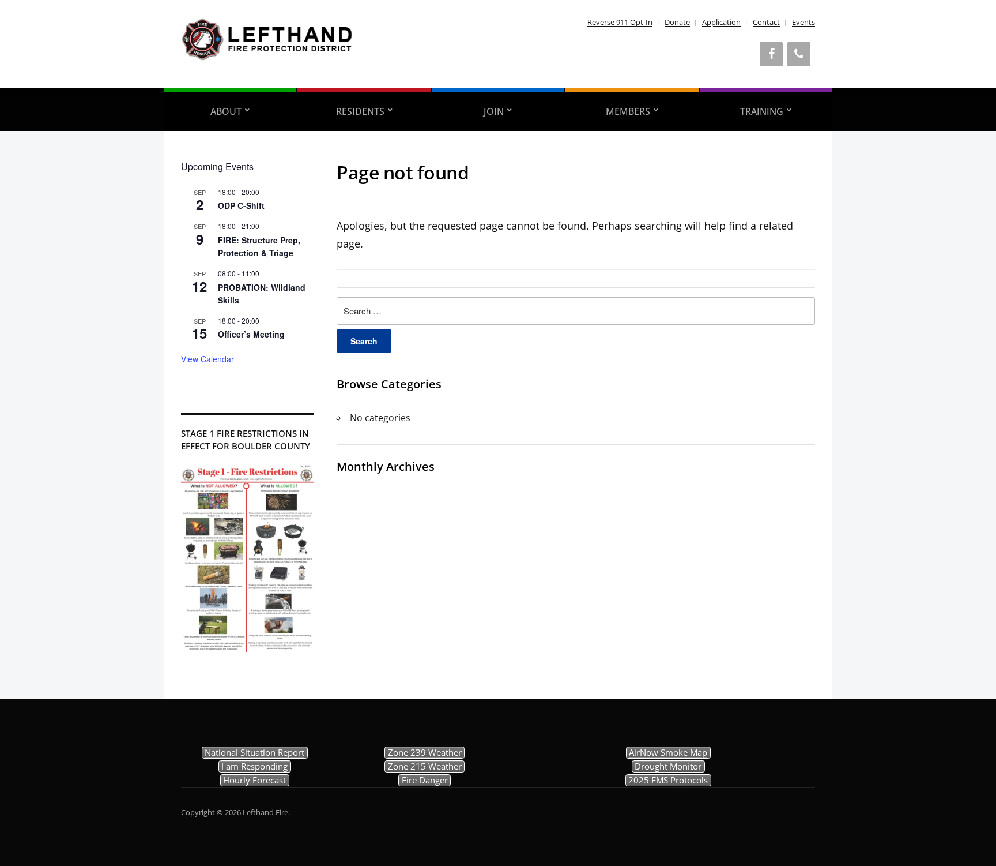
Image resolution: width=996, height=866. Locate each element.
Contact (766, 22)
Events (803, 22)
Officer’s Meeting (251, 334)
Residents (360, 111)
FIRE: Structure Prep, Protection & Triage (259, 246)
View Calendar (207, 359)
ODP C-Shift (241, 205)
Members (628, 111)
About (226, 111)
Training (761, 111)
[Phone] (798, 54)
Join (494, 111)
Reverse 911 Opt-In (619, 22)
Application (721, 22)
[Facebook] (771, 54)
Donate (677, 22)
